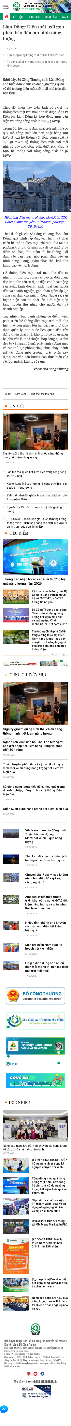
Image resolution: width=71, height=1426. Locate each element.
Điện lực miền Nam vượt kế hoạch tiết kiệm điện (43, 947)
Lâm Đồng (20, 394)
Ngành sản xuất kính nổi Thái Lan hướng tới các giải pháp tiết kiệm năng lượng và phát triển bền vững (33, 745)
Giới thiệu (17, 17)
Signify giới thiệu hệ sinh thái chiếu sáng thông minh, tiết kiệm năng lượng (33, 455)
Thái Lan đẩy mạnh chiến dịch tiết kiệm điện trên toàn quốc (46, 858)
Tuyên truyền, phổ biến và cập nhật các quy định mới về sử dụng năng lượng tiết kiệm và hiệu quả (33, 768)
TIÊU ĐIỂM (18, 533)
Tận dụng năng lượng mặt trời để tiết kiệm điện (35, 55)
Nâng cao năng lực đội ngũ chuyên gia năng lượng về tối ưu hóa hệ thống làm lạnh (35, 1147)
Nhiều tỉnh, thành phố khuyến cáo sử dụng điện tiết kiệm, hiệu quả (45, 926)
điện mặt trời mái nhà (42, 394)
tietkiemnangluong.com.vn (27, 1363)
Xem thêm (60, 654)
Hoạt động (51, 17)
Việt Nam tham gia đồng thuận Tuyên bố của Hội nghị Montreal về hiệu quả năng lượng (46, 836)
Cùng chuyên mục (28, 674)
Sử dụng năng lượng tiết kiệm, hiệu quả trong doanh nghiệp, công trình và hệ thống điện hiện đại (34, 790)
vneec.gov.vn (45, 1363)
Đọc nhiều (19, 1102)
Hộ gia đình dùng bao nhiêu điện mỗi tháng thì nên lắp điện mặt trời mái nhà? (46, 966)
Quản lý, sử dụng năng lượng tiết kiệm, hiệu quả (35, 809)
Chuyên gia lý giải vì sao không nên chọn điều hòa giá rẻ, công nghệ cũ (46, 878)
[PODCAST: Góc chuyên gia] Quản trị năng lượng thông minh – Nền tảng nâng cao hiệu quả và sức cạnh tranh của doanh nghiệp (37, 522)
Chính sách (34, 17)
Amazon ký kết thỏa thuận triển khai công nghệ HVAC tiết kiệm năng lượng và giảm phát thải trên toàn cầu (46, 902)
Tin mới (16, 406)
